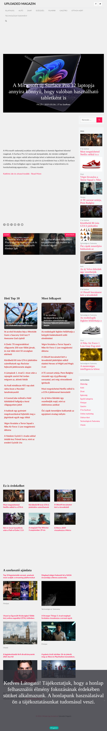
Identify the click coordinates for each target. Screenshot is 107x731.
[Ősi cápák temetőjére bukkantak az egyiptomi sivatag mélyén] (91, 239)
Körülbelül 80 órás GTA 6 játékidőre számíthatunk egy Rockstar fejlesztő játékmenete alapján (20, 363)
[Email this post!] (22, 225)
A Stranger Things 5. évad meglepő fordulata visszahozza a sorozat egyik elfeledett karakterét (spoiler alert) (56, 618)
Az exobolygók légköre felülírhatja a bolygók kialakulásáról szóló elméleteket (58, 335)
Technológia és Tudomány (50, 609)
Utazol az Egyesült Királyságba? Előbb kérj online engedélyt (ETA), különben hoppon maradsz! (18, 618)
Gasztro (63, 10)
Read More (36, 174)
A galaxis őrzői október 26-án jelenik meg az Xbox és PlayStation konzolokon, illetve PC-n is (58, 657)
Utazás (5, 648)
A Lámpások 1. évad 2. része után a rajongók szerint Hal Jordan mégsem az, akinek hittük (20, 376)
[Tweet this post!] (8, 225)
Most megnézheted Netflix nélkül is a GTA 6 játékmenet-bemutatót (13, 507)
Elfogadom (54, 728)
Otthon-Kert (77, 10)
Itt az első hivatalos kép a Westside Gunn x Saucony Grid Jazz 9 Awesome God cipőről (20, 335)
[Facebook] (96, 4)
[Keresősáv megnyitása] (6, 21)
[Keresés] (99, 120)
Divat (29, 10)
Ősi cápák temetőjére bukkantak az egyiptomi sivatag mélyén (91, 250)
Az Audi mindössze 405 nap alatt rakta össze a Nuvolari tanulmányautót (19, 389)
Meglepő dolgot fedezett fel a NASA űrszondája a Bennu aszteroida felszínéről (56, 577)
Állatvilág (9, 10)
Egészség (40, 10)
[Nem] (104, 700)
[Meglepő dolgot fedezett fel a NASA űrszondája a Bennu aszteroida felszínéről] (58, 604)
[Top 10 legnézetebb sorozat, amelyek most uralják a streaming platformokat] (20, 599)
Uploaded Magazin (20, 3)
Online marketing (87, 414)
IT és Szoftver (64, 105)
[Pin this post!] (15, 225)
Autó (21, 10)
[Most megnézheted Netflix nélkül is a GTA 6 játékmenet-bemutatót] (13, 500)
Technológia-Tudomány (16, 16)
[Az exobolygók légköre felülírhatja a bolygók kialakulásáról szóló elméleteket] (91, 311)
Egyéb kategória (86, 399)
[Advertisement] (53, 38)
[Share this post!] (4, 225)
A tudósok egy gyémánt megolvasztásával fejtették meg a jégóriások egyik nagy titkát (19, 414)
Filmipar (51, 10)
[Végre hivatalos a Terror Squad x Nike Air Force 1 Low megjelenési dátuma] (91, 170)
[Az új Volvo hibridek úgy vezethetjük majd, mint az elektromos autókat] (91, 262)
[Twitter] (100, 4)
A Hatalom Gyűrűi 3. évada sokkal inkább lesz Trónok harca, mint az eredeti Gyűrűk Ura (20, 439)
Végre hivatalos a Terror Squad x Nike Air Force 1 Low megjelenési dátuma (19, 426)
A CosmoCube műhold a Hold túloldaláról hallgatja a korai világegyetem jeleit (17, 401)
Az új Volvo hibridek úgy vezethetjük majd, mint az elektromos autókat (53, 401)
